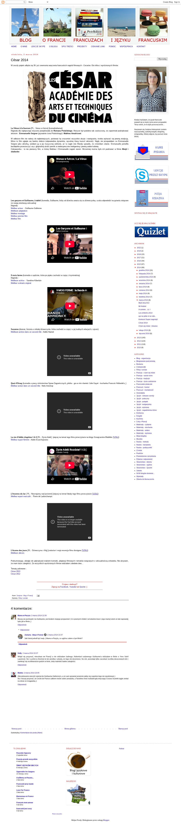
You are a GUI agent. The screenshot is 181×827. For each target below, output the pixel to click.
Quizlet (83, 587)
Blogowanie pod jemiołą (145, 361)
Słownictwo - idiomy (144, 462)
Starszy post (123, 729)
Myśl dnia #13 (144, 303)
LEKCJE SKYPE (38, 46)
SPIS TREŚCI (67, 46)
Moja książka (141, 436)
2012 (139, 341)
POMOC (112, 46)
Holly (20, 653)
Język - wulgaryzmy (143, 404)
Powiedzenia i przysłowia (146, 456)
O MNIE (24, 46)
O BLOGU (53, 46)
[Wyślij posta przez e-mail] (37, 595)
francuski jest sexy (24, 809)
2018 (139, 254)
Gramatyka (140, 393)
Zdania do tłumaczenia (145, 479)
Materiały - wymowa (144, 433)
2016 (139, 261)
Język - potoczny (142, 399)
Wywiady (139, 476)
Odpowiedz (22, 625)
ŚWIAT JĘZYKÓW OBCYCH (27, 765)
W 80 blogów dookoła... (145, 473)
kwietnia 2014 (144, 297)
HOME (14, 46)
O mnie (139, 450)
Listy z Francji (141, 422)
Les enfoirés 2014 (145, 313)
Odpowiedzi (24, 630)
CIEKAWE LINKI (98, 46)
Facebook (64, 587)
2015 (139, 264)
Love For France (23, 790)
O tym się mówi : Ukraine (148, 326)
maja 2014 (143, 293)
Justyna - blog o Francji (33, 635)
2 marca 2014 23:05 (31, 673)
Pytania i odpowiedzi (144, 459)
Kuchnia (139, 419)
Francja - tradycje (143, 379)
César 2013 (15, 571)
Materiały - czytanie (143, 425)
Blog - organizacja (143, 358)
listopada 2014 (145, 274)
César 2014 (143, 323)
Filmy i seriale (23, 598)
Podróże (139, 453)
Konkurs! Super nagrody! (148, 319)
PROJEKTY (82, 46)
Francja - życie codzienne (146, 381)
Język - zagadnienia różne (146, 410)
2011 (139, 344)
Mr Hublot (142, 306)
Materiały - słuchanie (144, 427)
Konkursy (140, 413)
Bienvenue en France (25, 796)
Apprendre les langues (25, 772)
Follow (121, 749)
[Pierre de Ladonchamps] (32, 496)
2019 (139, 251)
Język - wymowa (142, 407)
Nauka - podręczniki (144, 448)
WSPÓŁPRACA (126, 46)
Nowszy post (16, 729)
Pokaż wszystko (57, 814)
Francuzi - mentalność (144, 390)
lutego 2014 (143, 330)
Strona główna (70, 729)
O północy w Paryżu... (25, 778)
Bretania (139, 364)
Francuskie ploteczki (144, 384)
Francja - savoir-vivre (144, 376)
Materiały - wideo (143, 430)
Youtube (72, 587)
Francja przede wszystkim (26, 759)
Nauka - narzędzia (143, 445)
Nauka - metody (142, 442)
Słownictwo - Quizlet (144, 468)
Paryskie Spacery (23, 753)
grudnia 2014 (144, 270)
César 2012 (15, 574)
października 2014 (146, 277)
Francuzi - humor (142, 387)
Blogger (106, 820)
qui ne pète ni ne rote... (147, 316)
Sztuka (139, 471)
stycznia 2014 (144, 334)
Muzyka (139, 439)
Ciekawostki (141, 367)
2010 (139, 348)
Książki (139, 416)
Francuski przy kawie (25, 784)
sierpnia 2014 (144, 284)
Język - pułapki (142, 402)
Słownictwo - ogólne (144, 465)
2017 (139, 258)
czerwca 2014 (144, 290)
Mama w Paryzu (24, 616)
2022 (139, 248)
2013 (139, 338)
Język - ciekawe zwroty (145, 396)
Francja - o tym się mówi (145, 373)
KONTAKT (141, 46)
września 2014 (145, 280)
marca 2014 (143, 300)
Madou (20, 673)
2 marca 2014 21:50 (39, 616)
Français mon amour (24, 803)
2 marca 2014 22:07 (30, 653)
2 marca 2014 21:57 (55, 635)
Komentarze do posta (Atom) (31, 733)
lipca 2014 (143, 287)
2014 (139, 267)
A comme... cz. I (144, 310)
